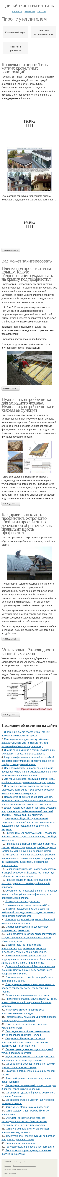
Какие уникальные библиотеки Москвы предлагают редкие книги (25, 1130)
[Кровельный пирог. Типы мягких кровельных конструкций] (29, 170)
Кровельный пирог (15, 32)
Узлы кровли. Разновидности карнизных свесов (28, 651)
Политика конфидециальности (16, 1169)
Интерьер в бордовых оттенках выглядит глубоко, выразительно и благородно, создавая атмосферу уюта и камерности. (28, 789)
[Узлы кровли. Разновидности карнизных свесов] (29, 696)
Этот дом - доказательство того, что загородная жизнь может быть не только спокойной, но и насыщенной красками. (24, 1121)
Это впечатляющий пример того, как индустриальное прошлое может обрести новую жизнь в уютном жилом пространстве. (29, 959)
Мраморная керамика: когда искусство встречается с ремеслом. (25, 928)
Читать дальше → (10, 250)
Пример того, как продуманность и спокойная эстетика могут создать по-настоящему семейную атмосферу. (29, 836)
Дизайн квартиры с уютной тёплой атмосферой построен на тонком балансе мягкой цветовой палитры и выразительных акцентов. (29, 811)
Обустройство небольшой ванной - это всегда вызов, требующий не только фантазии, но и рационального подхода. (29, 894)
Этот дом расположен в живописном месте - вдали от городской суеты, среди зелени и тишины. (28, 988)
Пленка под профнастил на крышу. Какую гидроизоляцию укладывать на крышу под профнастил (27, 273)
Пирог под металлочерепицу (43, 32)
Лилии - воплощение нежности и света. (27, 995)
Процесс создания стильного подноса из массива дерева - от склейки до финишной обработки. (26, 883)
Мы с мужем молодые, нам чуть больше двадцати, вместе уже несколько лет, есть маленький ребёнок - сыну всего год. (25, 742)
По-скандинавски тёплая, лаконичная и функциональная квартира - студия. (26, 1033)
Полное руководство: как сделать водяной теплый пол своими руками (27, 1051)
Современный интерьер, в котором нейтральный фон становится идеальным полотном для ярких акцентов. (25, 1042)
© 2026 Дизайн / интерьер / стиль (17, 1162)
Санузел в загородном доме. (21, 1143)
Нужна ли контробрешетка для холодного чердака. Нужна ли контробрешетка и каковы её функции (28, 404)
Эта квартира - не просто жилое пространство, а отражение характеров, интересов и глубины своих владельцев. (24, 948)
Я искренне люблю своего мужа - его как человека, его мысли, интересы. (25, 733)
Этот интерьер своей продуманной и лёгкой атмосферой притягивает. (28, 921)
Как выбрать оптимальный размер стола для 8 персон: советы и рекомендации (29, 1087)
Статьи (42, 11)
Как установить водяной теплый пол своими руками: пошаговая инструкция (28, 1065)
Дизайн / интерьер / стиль (29, 5)
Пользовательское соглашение (24, 1166)
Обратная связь (10, 1173)
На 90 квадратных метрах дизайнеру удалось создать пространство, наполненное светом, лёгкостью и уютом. (29, 937)
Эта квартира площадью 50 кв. (22, 901)
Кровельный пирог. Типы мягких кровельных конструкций (25, 68)
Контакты (8, 1166)
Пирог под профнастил (15, 48)
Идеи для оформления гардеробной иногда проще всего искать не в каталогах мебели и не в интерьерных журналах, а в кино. (29, 771)
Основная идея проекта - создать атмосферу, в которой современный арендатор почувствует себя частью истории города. (29, 872)
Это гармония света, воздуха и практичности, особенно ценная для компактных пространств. (28, 780)
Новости (30, 11)
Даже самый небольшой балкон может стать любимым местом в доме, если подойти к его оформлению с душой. (28, 970)
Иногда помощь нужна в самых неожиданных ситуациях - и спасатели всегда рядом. (28, 751)
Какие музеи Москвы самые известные (27, 1107)
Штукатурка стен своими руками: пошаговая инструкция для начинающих (28, 1137)
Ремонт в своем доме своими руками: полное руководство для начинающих (29, 1018)
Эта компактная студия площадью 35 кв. (28, 905)
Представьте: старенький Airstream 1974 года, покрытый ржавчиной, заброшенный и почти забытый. (29, 1002)
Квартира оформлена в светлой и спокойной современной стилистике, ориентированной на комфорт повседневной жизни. (28, 760)
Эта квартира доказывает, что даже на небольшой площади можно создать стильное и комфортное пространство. (28, 912)
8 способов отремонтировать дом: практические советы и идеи (23, 1011)
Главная (17, 11)
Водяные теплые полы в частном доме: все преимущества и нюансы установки (28, 1058)
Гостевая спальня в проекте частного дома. (29, 1146)
